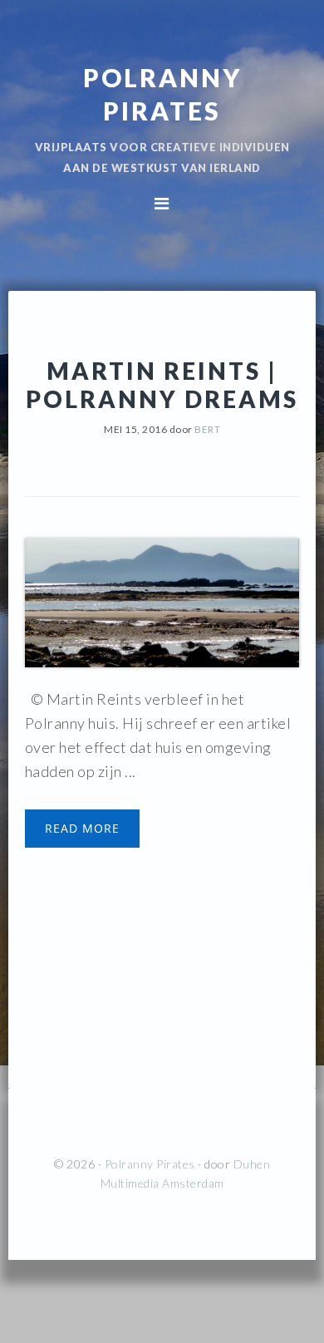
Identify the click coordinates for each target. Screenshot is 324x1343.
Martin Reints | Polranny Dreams (162, 385)
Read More (82, 828)
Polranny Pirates (150, 1164)
